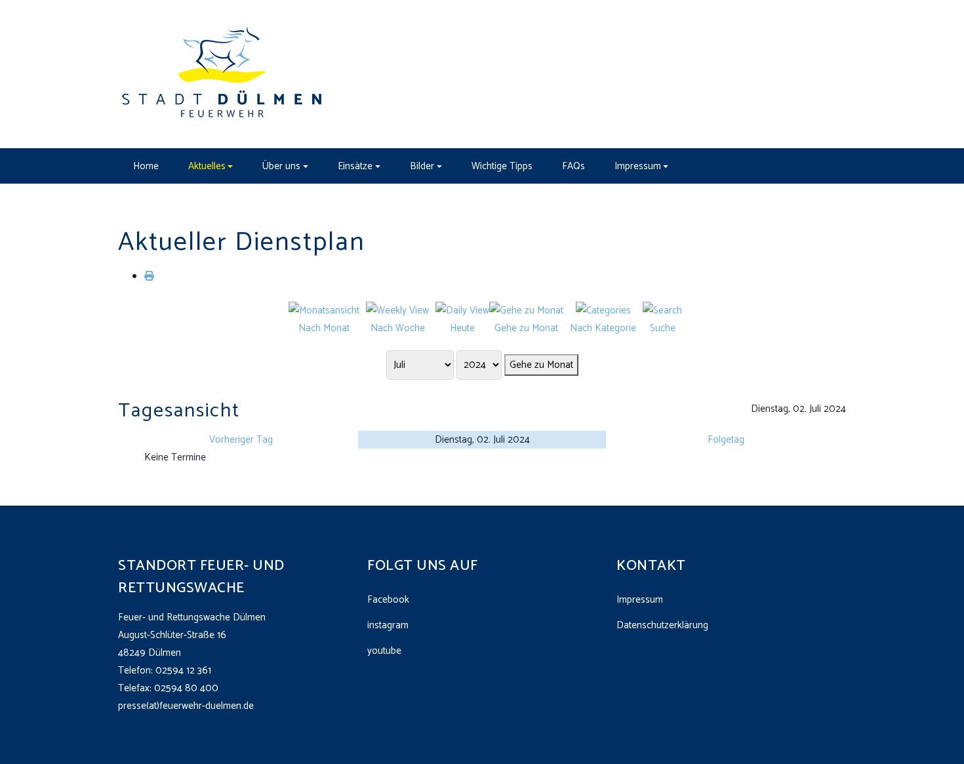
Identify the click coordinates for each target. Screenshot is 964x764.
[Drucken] (149, 276)
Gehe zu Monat (541, 365)
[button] (210, 166)
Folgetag (726, 440)
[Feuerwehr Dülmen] (223, 74)
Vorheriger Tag (241, 440)
